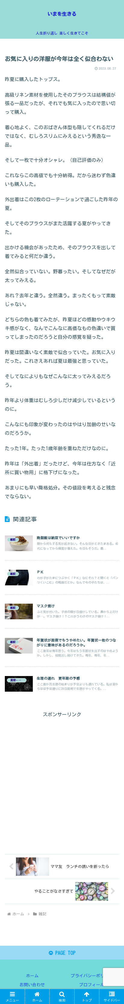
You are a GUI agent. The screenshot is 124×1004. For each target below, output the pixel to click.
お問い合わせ (32, 985)
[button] (111, 808)
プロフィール (91, 985)
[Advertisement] (62, 781)
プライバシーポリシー (92, 976)
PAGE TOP (64, 953)
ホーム (32, 976)
